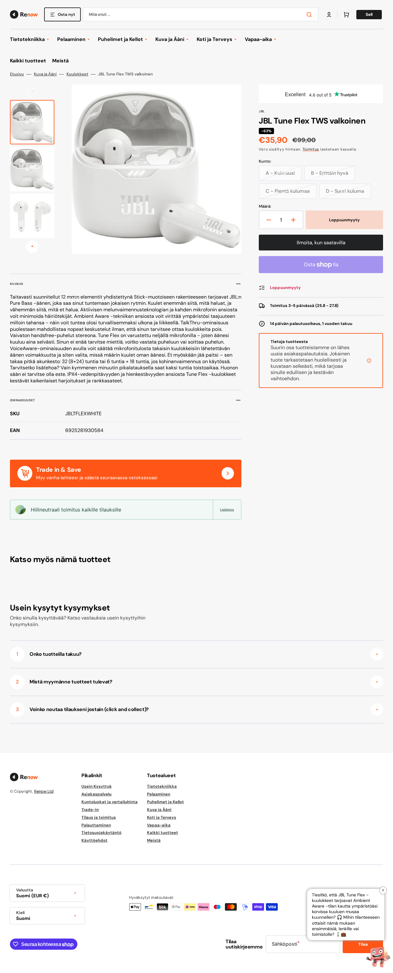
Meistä (154, 840)
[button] (329, 14)
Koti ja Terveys (161, 817)
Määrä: (265, 206)
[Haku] (310, 14)
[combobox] (200, 14)
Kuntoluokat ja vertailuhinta (109, 801)
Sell (369, 14)
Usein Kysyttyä (96, 786)
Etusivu (17, 74)
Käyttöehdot (94, 840)
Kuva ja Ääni (45, 74)
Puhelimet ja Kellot (165, 801)
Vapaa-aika (159, 825)
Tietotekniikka (162, 786)
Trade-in (90, 809)
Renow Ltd (43, 791)
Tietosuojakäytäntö (101, 832)
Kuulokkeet (77, 74)
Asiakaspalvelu (96, 794)
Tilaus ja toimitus (98, 817)
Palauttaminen (96, 825)
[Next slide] (32, 247)
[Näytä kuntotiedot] (369, 360)
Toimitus (311, 149)
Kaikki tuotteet (162, 832)
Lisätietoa (227, 509)
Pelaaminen (158, 794)
